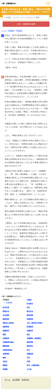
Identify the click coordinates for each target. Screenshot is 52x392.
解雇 (4, 357)
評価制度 (30, 327)
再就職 (5, 369)
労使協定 (11, 31)
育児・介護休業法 (33, 365)
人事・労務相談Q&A (8, 3)
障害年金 (6, 311)
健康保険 (6, 319)
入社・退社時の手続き (35, 323)
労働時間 (6, 338)
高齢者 (5, 365)
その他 (29, 369)
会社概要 (16, 380)
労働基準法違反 (8, 342)
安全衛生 (30, 303)
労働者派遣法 (7, 350)
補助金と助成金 (8, 323)
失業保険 (30, 319)
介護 (28, 361)
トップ (3, 31)
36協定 (29, 300)
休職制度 (30, 354)
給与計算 (6, 307)
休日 (28, 350)
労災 (28, 357)
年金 (28, 307)
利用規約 (25, 380)
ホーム (7, 380)
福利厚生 (30, 346)
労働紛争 (30, 331)
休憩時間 (6, 354)
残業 (4, 334)
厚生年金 (30, 311)
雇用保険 (30, 315)
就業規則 (6, 331)
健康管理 (6, 327)
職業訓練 (6, 346)
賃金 (28, 334)
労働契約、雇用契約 (34, 338)
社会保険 (6, 315)
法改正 (5, 361)
